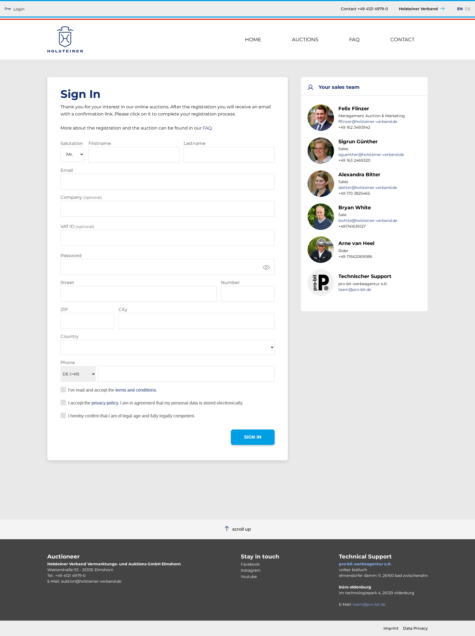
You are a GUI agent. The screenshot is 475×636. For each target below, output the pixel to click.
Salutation (71, 143)
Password (71, 255)
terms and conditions (135, 390)
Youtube (249, 576)
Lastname (195, 143)
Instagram (251, 570)
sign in (252, 437)
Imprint (391, 628)
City (122, 309)
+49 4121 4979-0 (70, 575)
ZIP (64, 309)
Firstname (100, 143)
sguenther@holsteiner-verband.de (371, 154)
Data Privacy (415, 628)
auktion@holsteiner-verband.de (91, 581)
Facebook (250, 564)
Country (69, 336)
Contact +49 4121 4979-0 (364, 8)
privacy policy (105, 403)
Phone (67, 362)
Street (67, 282)
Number (230, 282)
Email (66, 170)
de (468, 8)
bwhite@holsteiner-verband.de (367, 220)
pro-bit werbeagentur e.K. (365, 563)
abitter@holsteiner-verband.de (367, 187)
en (460, 8)
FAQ (354, 40)
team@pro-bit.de (354, 289)
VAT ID (77, 226)
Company (81, 197)
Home (253, 40)
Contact (402, 40)
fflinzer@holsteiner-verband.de (367, 121)
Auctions (305, 40)
